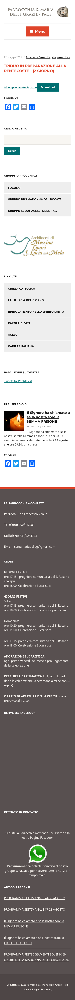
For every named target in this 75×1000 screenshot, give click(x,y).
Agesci (13, 334)
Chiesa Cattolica (21, 288)
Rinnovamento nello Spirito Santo (36, 311)
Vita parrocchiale (61, 57)
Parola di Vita (19, 323)
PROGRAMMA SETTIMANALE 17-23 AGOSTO (34, 909)
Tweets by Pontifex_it (18, 381)
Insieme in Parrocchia (38, 57)
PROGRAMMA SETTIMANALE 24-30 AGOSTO (34, 898)
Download (48, 87)
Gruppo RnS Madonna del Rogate (35, 199)
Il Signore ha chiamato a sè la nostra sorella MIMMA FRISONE (48, 417)
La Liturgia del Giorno (26, 300)
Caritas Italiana (21, 346)
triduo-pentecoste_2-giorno (20, 87)
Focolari (15, 187)
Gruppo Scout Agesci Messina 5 (32, 210)
